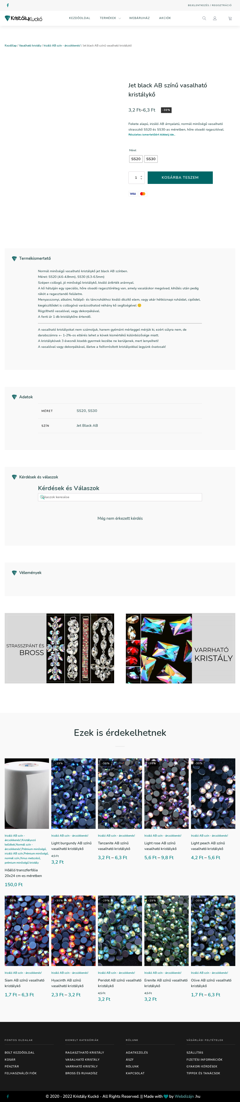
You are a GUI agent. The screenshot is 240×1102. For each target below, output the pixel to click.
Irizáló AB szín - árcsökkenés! (62, 45)
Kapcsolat (135, 1073)
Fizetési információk (205, 1060)
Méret (132, 150)
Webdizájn (184, 1096)
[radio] (135, 159)
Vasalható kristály (30, 45)
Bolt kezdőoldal (20, 1053)
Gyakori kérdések (202, 1066)
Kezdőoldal (79, 18)
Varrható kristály (81, 1066)
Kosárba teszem (180, 177)
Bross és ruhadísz (81, 1073)
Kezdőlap (11, 45)
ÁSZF (130, 1060)
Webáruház (139, 18)
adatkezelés (137, 1053)
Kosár (10, 1060)
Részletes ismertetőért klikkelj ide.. (151, 134)
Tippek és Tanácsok (203, 1073)
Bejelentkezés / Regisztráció (210, 5)
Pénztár (12, 1066)
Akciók (165, 18)
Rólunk (132, 1066)
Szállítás (195, 1053)
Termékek (108, 18)
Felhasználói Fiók (21, 1073)
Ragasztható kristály (84, 1053)
